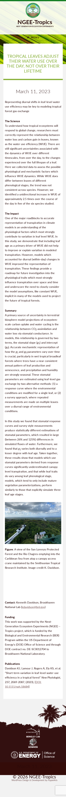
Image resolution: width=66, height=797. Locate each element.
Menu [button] (35, 37)
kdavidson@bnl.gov (33, 607)
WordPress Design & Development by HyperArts (34, 780)
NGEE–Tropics (33, 10)
